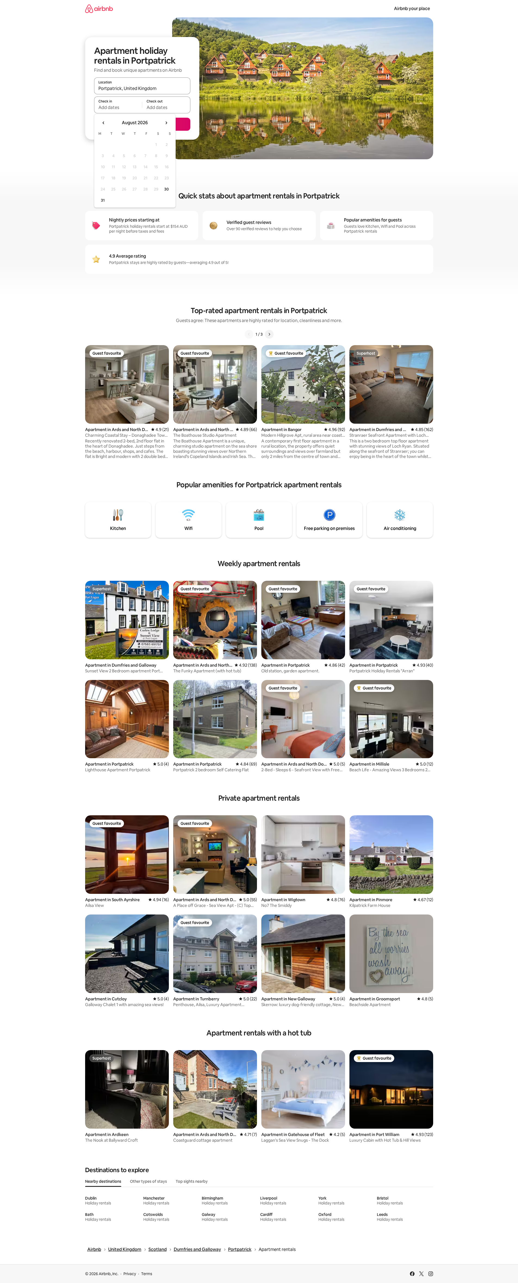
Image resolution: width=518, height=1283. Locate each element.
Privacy (129, 1273)
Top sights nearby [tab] (192, 1181)
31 (103, 200)
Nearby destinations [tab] (103, 1181)
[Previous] (249, 334)
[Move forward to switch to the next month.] (166, 122)
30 (166, 189)
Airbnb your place (412, 8)
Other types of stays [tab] (148, 1181)
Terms (146, 1273)
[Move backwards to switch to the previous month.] (103, 122)
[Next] (269, 334)
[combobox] (142, 88)
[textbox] (118, 107)
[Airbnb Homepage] (99, 8)
